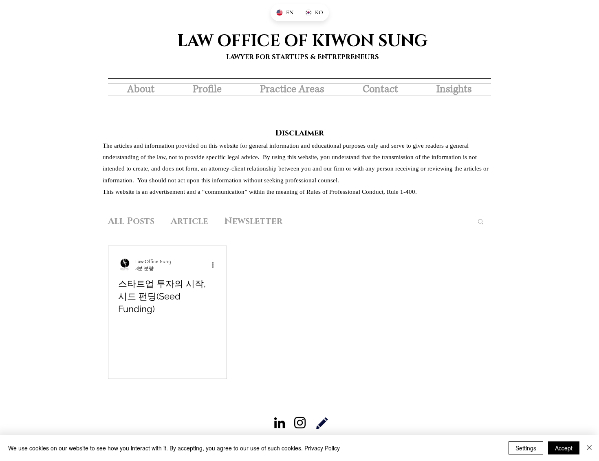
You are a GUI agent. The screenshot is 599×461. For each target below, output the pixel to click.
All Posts (131, 221)
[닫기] (589, 447)
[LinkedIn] (279, 422)
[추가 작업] (215, 265)
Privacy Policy (322, 448)
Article (189, 221)
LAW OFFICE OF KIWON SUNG (302, 41)
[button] (480, 222)
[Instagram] (300, 422)
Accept (564, 448)
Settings (525, 448)
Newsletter (253, 221)
